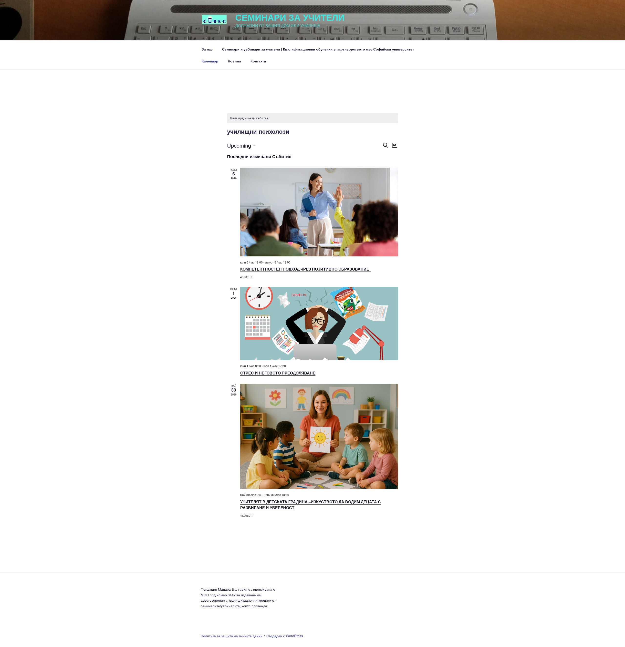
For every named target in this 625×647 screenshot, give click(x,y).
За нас (207, 49)
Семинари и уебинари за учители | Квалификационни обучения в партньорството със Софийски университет (318, 49)
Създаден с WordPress (284, 635)
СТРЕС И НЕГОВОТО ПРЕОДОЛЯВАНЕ (277, 373)
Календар (210, 61)
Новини (234, 61)
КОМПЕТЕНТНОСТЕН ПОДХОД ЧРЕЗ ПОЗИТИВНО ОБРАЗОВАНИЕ (305, 269)
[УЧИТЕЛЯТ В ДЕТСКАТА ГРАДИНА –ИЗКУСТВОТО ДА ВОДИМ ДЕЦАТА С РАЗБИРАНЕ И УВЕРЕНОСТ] (319, 436)
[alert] (312, 118)
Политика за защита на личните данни (231, 635)
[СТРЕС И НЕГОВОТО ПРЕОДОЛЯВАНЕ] (319, 323)
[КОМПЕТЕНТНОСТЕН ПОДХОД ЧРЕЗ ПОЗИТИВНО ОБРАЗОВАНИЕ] (319, 212)
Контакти (258, 61)
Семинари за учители (289, 17)
